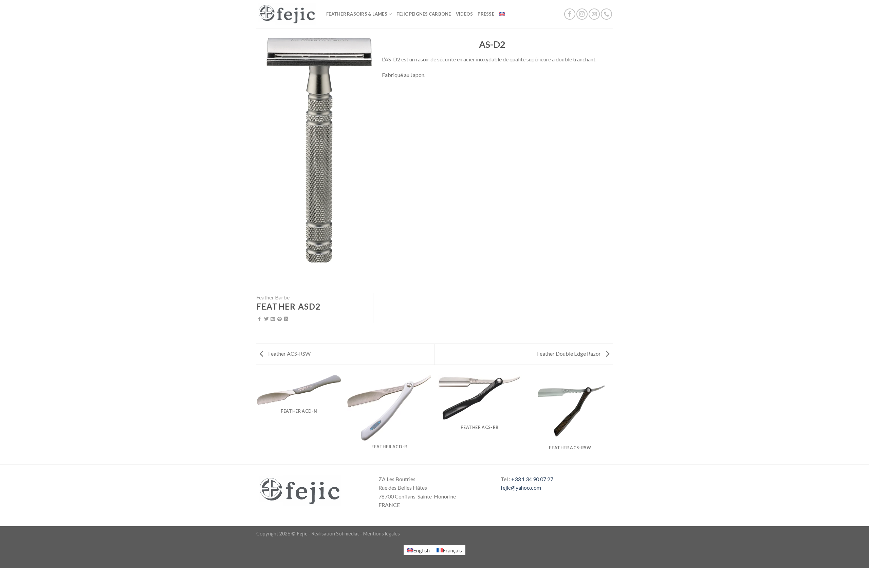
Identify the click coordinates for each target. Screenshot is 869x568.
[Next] (612, 419)
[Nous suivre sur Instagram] (582, 14)
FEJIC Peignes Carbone (423, 14)
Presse (486, 14)
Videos (464, 14)
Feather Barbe (273, 297)
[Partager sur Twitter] (266, 319)
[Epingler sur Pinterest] (279, 319)
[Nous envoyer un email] (594, 14)
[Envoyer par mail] (273, 319)
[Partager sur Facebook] (259, 319)
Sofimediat (347, 533)
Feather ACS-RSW (289, 353)
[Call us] (606, 14)
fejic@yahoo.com (521, 487)
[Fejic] (286, 14)
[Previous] (258, 419)
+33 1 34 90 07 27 (532, 479)
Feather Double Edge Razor (569, 353)
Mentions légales (381, 533)
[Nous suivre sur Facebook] (569, 14)
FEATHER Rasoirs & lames (356, 14)
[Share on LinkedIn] (286, 319)
